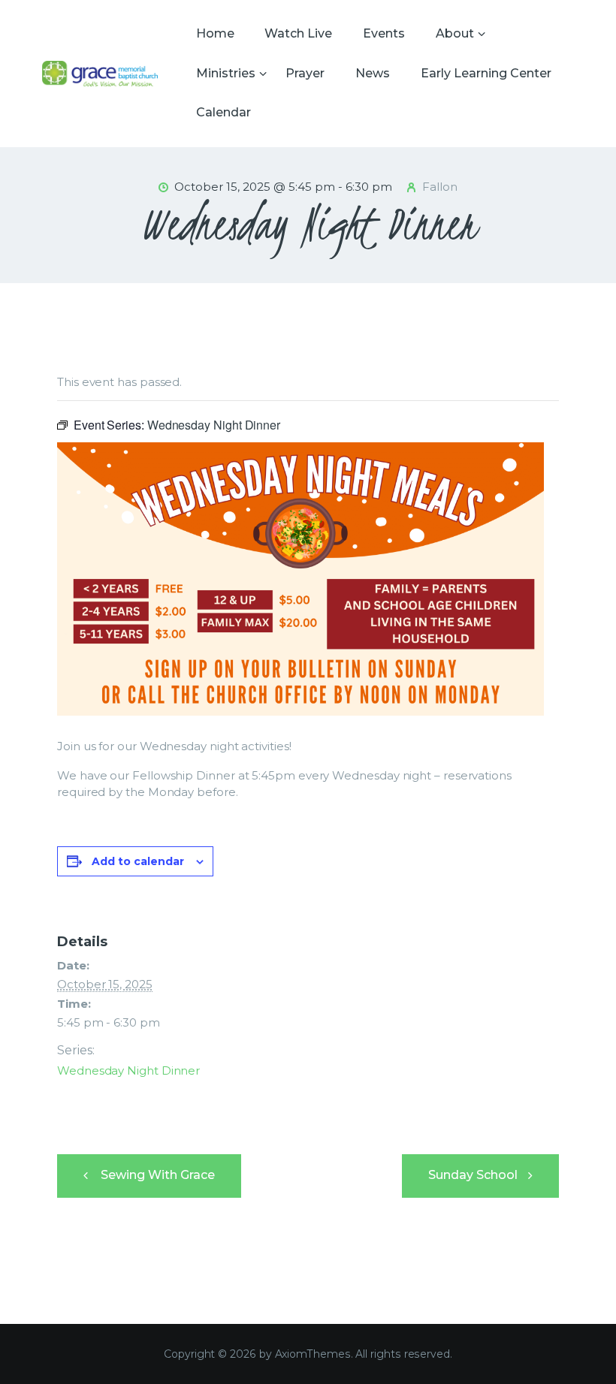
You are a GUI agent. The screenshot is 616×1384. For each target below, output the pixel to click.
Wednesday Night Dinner (128, 1070)
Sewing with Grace (156, 1175)
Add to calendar (138, 861)
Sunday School (474, 1175)
